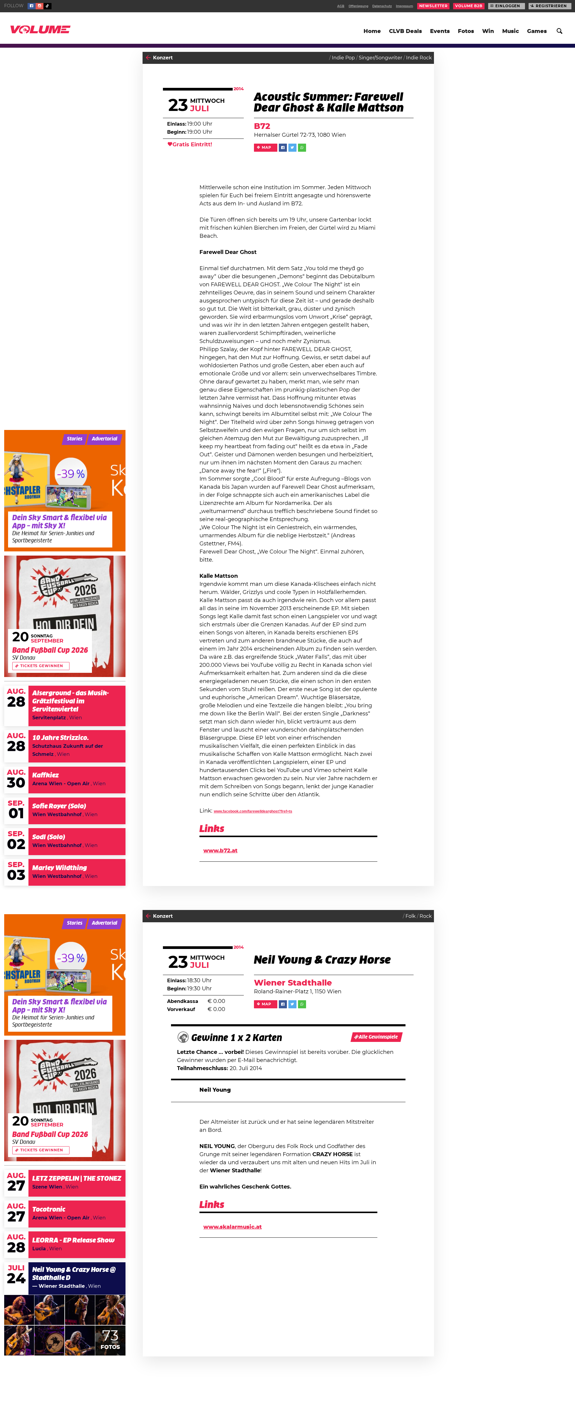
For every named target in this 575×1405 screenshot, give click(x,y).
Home (372, 31)
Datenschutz (382, 6)
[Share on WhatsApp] (302, 148)
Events (440, 31)
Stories (74, 439)
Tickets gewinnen (41, 666)
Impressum (404, 6)
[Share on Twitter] (292, 148)
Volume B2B (468, 6)
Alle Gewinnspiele (378, 1037)
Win (488, 31)
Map (266, 147)
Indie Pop (343, 57)
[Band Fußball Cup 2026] (64, 616)
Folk (410, 916)
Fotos (466, 31)
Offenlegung (358, 6)
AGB (340, 6)
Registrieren (551, 6)
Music (510, 31)
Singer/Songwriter (380, 57)
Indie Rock (419, 57)
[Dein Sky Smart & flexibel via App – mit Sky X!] (64, 490)
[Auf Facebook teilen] (283, 148)
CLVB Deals (405, 31)
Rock (426, 916)
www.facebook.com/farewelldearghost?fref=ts (253, 811)
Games (537, 31)
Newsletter (433, 6)
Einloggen (507, 6)
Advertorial (104, 439)
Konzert (163, 57)
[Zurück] (148, 58)
